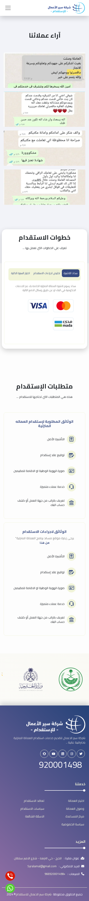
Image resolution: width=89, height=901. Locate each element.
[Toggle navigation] (8, 8)
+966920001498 (54, 874)
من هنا (45, 542)
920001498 (60, 764)
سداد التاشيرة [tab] (71, 273)
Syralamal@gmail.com (42, 866)
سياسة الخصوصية (72, 824)
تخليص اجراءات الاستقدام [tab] (47, 273)
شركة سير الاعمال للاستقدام (34, 894)
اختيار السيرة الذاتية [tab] (20, 273)
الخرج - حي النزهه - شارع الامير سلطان (38, 858)
